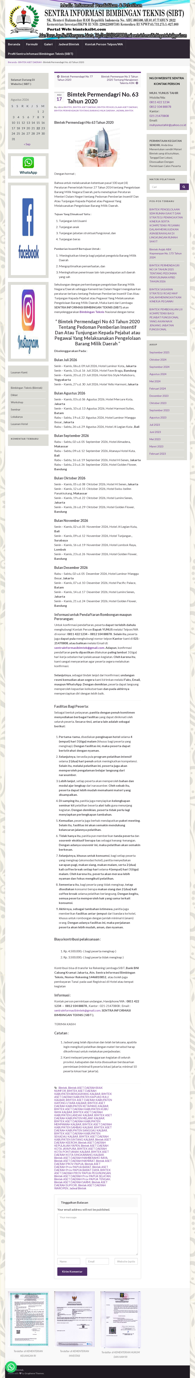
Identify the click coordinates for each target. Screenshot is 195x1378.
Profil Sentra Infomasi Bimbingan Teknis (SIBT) (40, 53)
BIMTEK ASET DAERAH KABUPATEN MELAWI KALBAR (83, 1117)
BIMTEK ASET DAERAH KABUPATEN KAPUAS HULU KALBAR (83, 1097)
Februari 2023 (157, 453)
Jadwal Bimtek (68, 44)
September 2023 (159, 410)
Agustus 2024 (157, 374)
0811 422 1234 (159, 102)
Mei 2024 (155, 381)
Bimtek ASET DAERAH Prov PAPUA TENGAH (82, 1179)
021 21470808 (159, 115)
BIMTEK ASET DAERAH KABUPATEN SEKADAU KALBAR (77, 1135)
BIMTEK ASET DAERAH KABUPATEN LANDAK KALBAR (78, 1114)
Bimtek (63, 1087)
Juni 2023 (155, 432)
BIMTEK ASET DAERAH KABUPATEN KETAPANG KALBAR (81, 1104)
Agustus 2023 (157, 417)
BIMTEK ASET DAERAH (30, 62)
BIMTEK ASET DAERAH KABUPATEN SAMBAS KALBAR (83, 1126)
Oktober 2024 (157, 359)
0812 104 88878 (160, 106)
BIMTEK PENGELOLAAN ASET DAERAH (117, 107)
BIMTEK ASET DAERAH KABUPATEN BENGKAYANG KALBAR (77, 1092)
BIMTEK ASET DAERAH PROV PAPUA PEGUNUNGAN (82, 1171)
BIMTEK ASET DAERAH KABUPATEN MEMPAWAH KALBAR (77, 1123)
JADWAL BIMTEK (124, 110)
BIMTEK (68, 107)
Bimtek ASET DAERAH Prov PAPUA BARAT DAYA (81, 1168)
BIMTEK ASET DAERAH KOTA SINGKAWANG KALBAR (81, 1153)
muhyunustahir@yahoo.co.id (167, 125)
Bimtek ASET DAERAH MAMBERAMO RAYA (81, 1157)
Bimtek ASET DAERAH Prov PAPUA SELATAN (82, 1176)
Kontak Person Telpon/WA (104, 44)
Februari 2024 (157, 388)
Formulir (32, 44)
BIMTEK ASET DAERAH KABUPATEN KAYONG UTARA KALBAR (83, 1101)
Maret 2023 (156, 446)
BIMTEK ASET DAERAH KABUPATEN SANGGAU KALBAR (83, 1129)
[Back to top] (186, 1369)
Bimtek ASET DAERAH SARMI (72, 1182)
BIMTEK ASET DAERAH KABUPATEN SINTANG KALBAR (81, 1138)
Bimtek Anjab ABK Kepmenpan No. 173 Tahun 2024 (165, 253)
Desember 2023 (159, 395)
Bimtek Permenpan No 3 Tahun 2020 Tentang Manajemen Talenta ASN (119, 80)
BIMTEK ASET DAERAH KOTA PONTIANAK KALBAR (80, 1150)
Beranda (14, 44)
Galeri (48, 44)
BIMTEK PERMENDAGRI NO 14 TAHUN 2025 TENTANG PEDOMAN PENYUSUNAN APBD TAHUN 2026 (164, 273)
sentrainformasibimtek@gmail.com (77, 1010)
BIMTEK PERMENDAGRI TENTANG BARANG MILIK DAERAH (84, 110)
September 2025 (159, 352)
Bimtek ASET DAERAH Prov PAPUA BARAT (77, 1165)
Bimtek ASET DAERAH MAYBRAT (74, 1160)
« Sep (27, 144)
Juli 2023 (154, 424)
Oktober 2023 (157, 403)
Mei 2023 (155, 439)
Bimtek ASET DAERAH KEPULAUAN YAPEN (80, 1144)
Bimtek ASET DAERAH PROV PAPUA (83, 1162)
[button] (11, 1367)
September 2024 (159, 366)
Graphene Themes (34, 1373)
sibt (59, 107)
